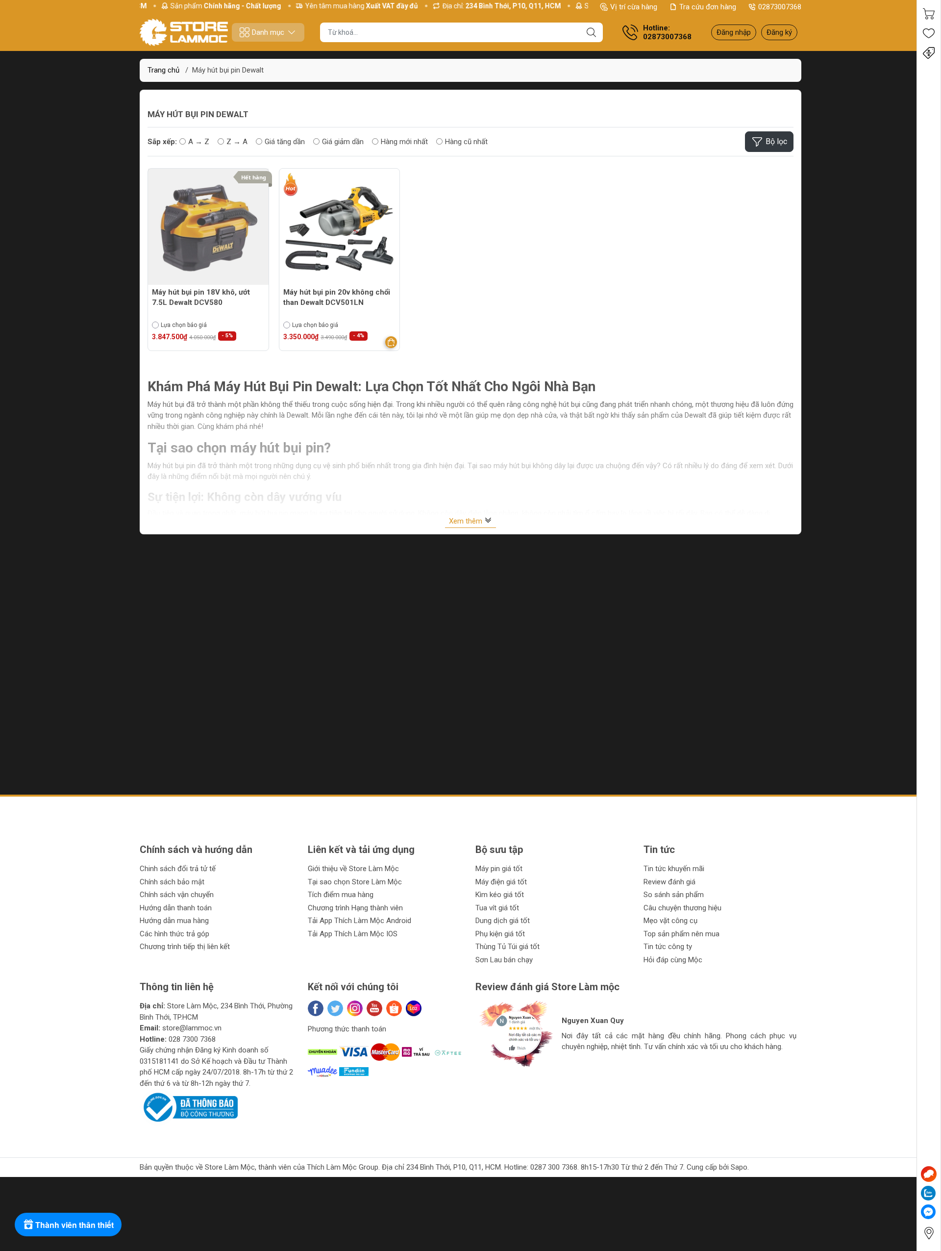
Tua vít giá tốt (497, 907)
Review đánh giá (669, 881)
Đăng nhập (734, 32)
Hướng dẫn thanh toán (176, 907)
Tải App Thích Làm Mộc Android (359, 920)
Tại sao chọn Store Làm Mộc (355, 881)
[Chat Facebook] (928, 1211)
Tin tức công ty (668, 946)
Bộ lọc (776, 141)
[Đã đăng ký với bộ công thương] (189, 1106)
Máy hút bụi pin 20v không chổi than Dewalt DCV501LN (336, 297)
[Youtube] (374, 1008)
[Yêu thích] (929, 33)
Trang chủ (163, 70)
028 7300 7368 (192, 1039)
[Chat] (929, 1174)
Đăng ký (779, 32)
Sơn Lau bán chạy (504, 959)
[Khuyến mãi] (929, 53)
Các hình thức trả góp (174, 933)
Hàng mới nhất (404, 141)
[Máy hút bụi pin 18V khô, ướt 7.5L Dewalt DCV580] (208, 229)
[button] (492, 1077)
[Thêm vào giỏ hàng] (391, 342)
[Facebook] (315, 1008)
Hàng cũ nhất (466, 141)
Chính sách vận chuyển (177, 894)
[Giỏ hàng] (929, 14)
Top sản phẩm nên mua (681, 933)
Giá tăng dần (285, 141)
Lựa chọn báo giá (184, 325)
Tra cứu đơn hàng (707, 6)
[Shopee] (394, 1008)
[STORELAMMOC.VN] (184, 32)
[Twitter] (335, 1008)
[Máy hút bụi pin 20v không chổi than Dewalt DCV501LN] (339, 229)
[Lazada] (413, 1008)
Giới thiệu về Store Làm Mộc (353, 868)
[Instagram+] (355, 1008)
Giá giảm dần (343, 141)
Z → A (237, 141)
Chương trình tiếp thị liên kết (185, 946)
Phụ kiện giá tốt (500, 933)
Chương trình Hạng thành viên (355, 907)
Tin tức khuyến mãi (674, 868)
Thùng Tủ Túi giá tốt (507, 946)
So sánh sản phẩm (674, 894)
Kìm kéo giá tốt (499, 894)
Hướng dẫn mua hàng (174, 920)
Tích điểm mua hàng (340, 894)
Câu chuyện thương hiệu (682, 907)
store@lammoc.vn (192, 1028)
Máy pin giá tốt (498, 868)
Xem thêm (466, 521)
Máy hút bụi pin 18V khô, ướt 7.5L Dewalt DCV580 (201, 297)
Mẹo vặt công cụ (670, 920)
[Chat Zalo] (928, 1193)
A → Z (198, 141)
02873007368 (779, 6)
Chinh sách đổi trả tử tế (178, 868)
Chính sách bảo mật (172, 881)
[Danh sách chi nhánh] (929, 1233)
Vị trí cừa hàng (633, 6)
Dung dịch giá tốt (502, 920)
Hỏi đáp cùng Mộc (673, 959)
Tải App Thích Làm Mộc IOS (352, 933)
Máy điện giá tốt (501, 881)
